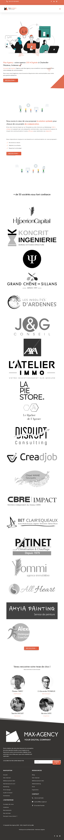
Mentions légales (40, 829)
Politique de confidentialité (26, 829)
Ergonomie (35, 789)
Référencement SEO (9, 780)
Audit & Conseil (7, 792)
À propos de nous (8, 804)
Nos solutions (10, 80)
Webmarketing (36, 783)
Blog (33, 774)
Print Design (7, 789)
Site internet (7, 777)
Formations (6, 795)
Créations (6, 807)
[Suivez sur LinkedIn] (54, 1)
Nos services (7, 813)
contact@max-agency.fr (40, 801)
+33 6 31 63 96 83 (14, 1)
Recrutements (7, 810)
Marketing (6, 786)
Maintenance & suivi (9, 783)
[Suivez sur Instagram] (57, 1)
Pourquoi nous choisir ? (10, 816)
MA (33, 825)
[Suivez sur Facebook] (51, 1)
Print (33, 786)
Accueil (5, 774)
